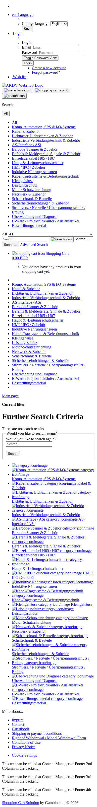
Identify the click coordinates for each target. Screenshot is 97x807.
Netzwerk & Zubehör (29, 194)
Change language (36, 23)
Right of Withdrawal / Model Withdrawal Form (49, 738)
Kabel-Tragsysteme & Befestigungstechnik (45, 176)
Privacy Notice (23, 747)
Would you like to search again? (31, 439)
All (14, 122)
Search (13, 454)
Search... (81, 239)
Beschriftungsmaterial (29, 225)
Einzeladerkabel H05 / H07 (33, 158)
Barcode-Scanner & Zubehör (34, 149)
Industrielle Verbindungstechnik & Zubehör (46, 140)
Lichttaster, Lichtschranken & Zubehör (42, 136)
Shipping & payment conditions (37, 733)
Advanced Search (34, 244)
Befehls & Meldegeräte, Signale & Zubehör (46, 154)
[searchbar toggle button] (14, 96)
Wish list (19, 77)
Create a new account (49, 68)
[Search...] (61, 239)
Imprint (17, 720)
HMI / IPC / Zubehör (28, 167)
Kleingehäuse (22, 181)
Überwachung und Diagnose (34, 216)
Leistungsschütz (24, 185)
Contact (18, 724)
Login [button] (17, 33)
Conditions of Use (26, 742)
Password (29, 52)
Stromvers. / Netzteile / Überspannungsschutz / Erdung (48, 669)
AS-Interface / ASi (26, 145)
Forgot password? (46, 72)
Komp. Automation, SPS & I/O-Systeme (44, 127)
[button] (22, 14)
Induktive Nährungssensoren (34, 172)
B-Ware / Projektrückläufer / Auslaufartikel (45, 221)
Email (26, 47)
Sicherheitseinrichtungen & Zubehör (40, 203)
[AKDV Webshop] (22, 85)
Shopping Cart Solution (20, 803)
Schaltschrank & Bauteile (32, 199)
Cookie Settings (24, 755)
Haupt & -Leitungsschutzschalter (37, 163)
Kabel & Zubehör (26, 131)
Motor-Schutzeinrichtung (31, 190)
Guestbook (20, 729)
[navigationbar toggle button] (17, 90)
